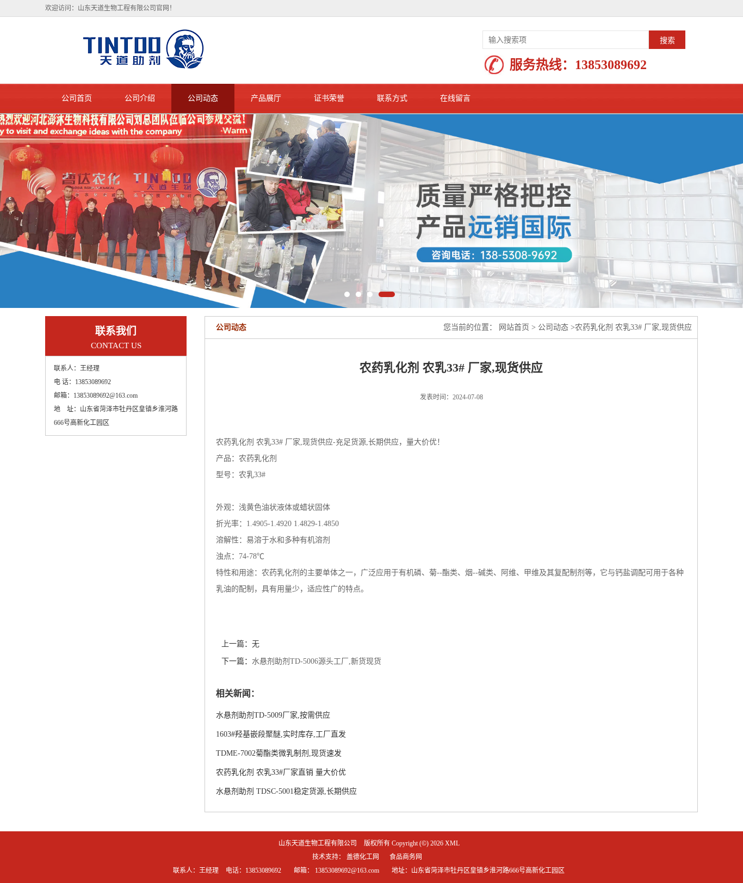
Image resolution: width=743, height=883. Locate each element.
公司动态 (203, 98)
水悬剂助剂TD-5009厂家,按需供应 (273, 715)
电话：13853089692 (253, 870)
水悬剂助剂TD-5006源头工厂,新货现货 (316, 661)
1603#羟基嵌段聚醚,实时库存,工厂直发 (281, 734)
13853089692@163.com (347, 870)
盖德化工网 (362, 857)
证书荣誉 (329, 98)
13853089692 (611, 65)
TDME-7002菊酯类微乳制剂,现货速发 (279, 753)
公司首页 (76, 98)
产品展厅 (266, 98)
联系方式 (392, 98)
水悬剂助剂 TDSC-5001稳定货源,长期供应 (286, 791)
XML (452, 843)
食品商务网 (405, 857)
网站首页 (514, 327)
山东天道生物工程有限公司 (317, 843)
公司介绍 (140, 98)
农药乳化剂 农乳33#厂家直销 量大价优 (281, 772)
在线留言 (455, 98)
